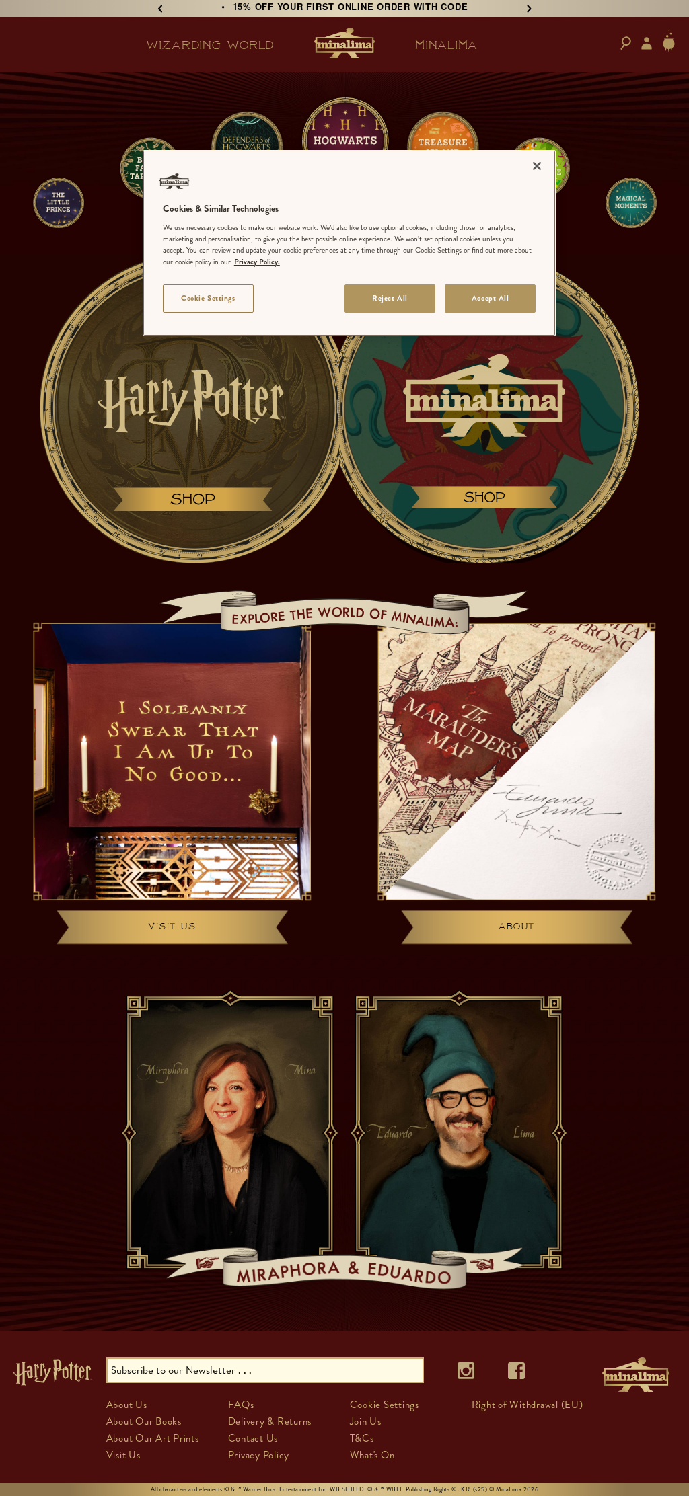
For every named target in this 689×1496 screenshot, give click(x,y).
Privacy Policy (259, 1455)
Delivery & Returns (270, 1421)
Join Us (366, 1421)
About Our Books (144, 1421)
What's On (372, 1455)
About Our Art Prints (152, 1438)
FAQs (241, 1404)
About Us (126, 1404)
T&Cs (362, 1438)
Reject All (390, 297)
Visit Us (123, 1455)
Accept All (490, 297)
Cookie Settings (208, 297)
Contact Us (253, 1438)
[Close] (537, 166)
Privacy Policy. (257, 261)
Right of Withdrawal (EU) (527, 1404)
